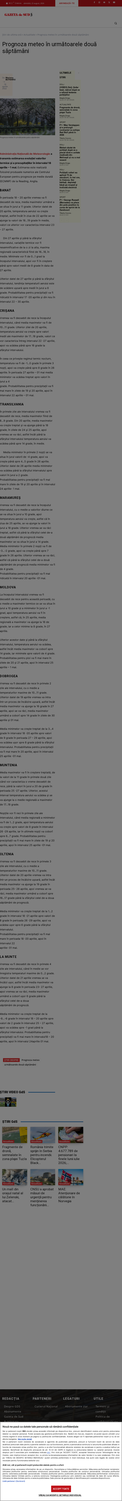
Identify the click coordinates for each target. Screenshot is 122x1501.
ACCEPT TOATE (61, 1489)
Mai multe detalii (25, 1439)
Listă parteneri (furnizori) (14, 1481)
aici (48, 1452)
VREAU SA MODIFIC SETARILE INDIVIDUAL (60, 1495)
